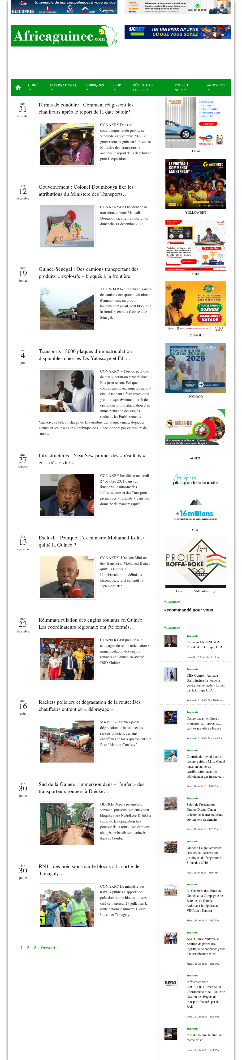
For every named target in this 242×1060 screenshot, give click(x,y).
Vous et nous (182, 87)
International (63, 85)
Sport (118, 85)
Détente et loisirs (143, 87)
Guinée (34, 85)
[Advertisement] (121, 64)
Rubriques (95, 85)
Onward (48, 947)
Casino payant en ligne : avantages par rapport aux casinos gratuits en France (204, 723)
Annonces (216, 85)
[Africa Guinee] (64, 36)
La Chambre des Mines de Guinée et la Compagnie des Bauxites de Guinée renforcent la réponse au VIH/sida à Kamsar (205, 900)
